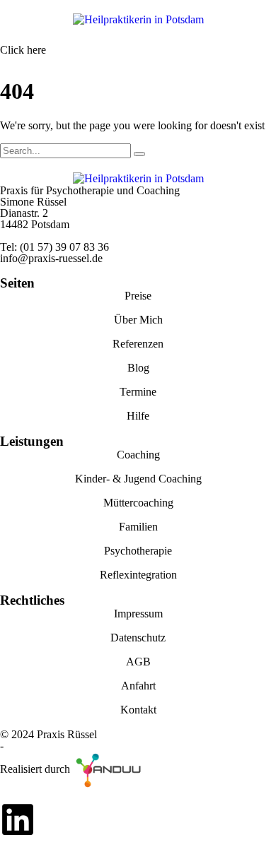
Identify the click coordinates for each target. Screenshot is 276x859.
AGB (138, 662)
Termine (138, 392)
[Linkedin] (17, 819)
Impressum (138, 614)
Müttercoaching (138, 503)
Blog (138, 368)
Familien (138, 527)
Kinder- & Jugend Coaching (138, 479)
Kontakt (138, 710)
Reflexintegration (138, 575)
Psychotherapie (138, 551)
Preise (138, 296)
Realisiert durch (36, 769)
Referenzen (138, 344)
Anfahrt (138, 686)
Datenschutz (138, 638)
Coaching (138, 455)
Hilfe (138, 416)
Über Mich (138, 320)
